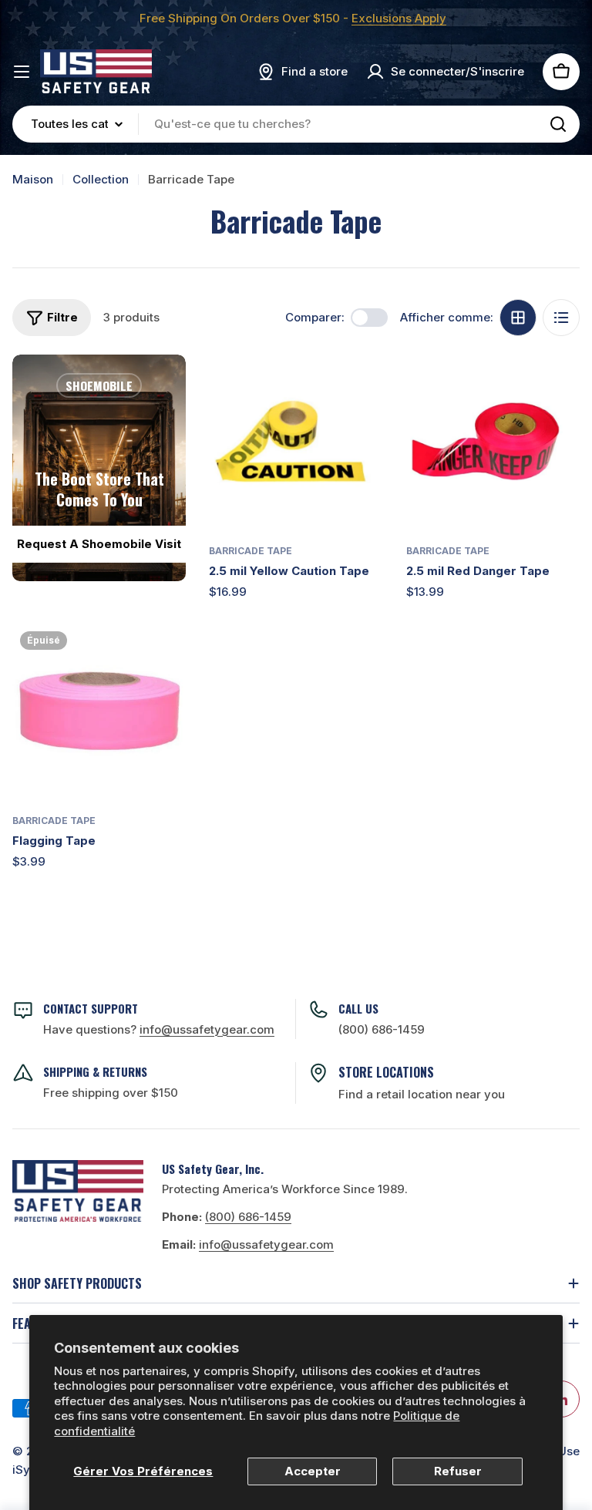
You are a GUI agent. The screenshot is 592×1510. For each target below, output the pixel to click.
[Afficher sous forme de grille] (518, 317)
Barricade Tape (250, 551)
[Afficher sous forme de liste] (561, 317)
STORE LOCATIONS (386, 1072)
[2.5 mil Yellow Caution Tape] (295, 441)
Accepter (312, 1471)
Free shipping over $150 (110, 1092)
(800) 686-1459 (381, 1029)
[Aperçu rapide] (360, 388)
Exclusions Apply (399, 18)
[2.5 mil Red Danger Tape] (493, 441)
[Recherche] (558, 124)
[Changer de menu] (21, 71)
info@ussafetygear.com (266, 1244)
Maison (32, 179)
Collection (100, 179)
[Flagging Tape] (99, 710)
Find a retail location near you (421, 1094)
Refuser (458, 1471)
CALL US (358, 1008)
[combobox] (296, 124)
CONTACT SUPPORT (90, 1008)
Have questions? (158, 1029)
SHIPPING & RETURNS (95, 1071)
